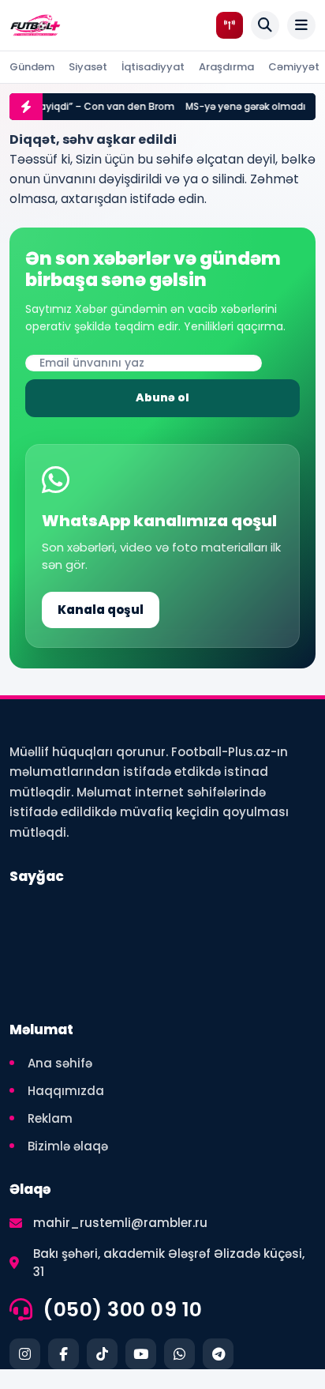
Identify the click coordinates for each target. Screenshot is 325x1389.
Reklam (50, 1118)
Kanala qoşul (101, 609)
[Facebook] (63, 1353)
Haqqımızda (66, 1090)
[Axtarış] (265, 25)
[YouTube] (140, 1353)
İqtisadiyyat (153, 66)
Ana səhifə (60, 1063)
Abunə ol (162, 397)
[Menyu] (301, 25)
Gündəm (31, 66)
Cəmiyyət (293, 66)
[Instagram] (24, 1353)
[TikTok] (102, 1353)
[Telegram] (218, 1353)
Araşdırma (226, 66)
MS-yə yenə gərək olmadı (237, 106)
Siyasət (88, 66)
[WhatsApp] (179, 1353)
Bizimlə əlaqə (68, 1146)
